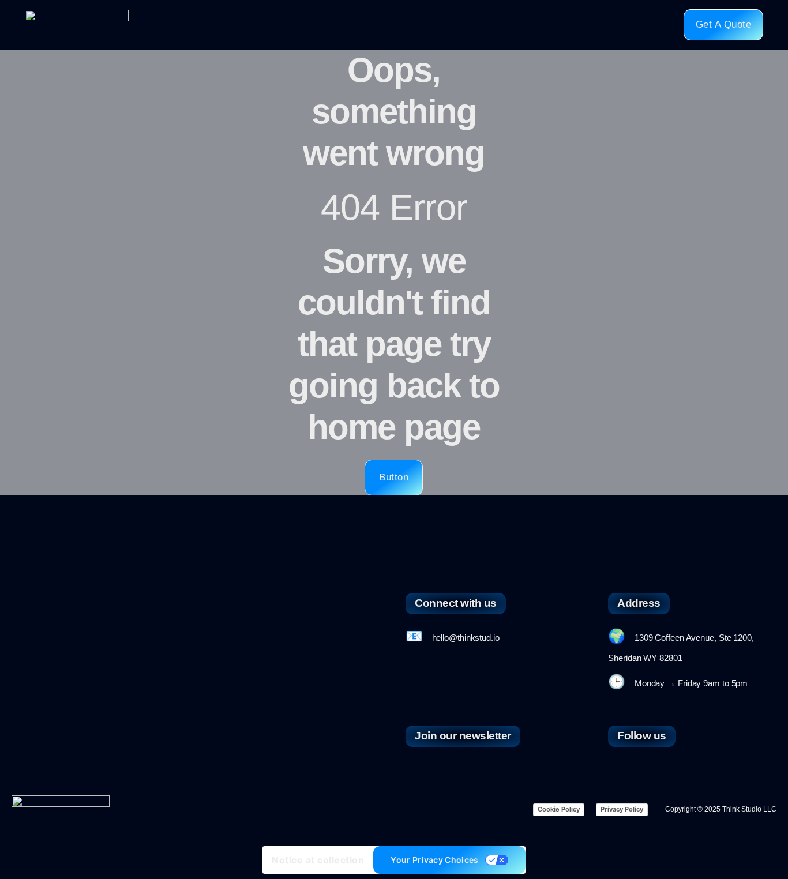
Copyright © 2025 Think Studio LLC (720, 809)
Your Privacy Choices (434, 860)
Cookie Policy (559, 809)
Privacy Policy (622, 809)
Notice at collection (318, 860)
